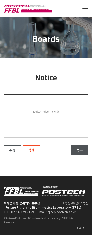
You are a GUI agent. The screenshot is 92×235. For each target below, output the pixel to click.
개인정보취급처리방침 (75, 203)
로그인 (80, 228)
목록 (79, 150)
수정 (12, 150)
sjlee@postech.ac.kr (61, 212)
